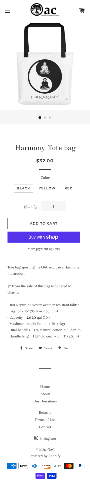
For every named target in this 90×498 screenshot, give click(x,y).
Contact (45, 427)
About (45, 394)
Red (68, 188)
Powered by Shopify (45, 456)
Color (45, 177)
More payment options (44, 249)
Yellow (47, 188)
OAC (51, 449)
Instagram (47, 438)
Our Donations (45, 401)
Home (45, 386)
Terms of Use (45, 419)
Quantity (31, 206)
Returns (45, 412)
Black (23, 188)
